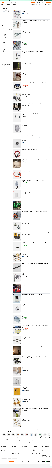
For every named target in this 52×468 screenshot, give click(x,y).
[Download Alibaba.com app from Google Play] (48, 461)
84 (46, 429)
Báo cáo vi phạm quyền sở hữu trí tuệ (36, 453)
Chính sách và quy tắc (14, 454)
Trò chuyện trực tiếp (34, 449)
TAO (31, 464)
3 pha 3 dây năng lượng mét (33, 135)
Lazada (26, 464)
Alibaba (13, 6)
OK (10, 26)
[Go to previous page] (36, 429)
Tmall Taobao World (22, 464)
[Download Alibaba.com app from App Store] (43, 461)
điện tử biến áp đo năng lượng (29, 440)
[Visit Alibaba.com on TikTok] (49, 456)
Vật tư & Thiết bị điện (17, 6)
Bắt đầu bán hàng (44, 449)
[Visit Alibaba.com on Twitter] (45, 456)
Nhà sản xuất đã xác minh (24, 448)
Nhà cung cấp (27, 13)
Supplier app (26, 461)
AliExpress (16, 464)
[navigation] (7, 218)
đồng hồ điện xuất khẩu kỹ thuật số (20, 135)
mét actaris (14, 135)
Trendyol (33, 464)
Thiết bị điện (21, 6)
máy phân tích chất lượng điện (29, 442)
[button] (29, 2)
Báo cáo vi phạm (33, 454)
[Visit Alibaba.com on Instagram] (46, 456)
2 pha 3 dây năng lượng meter (17, 440)
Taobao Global (28, 464)
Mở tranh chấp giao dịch (34, 450)
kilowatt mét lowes (27, 135)
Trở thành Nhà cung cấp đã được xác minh (46, 452)
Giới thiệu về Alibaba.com (4, 446)
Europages (36, 464)
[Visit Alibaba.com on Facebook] (42, 456)
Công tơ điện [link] (25, 6)
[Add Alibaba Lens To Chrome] (11, 461)
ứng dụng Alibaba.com (37, 461)
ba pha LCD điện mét (44, 135)
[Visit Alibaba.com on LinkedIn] (43, 456)
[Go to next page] (48, 429)
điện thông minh (5, 442)
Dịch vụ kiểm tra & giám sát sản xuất (15, 453)
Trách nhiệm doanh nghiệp (4, 450)
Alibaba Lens (4, 461)
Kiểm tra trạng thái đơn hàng (45, 450)
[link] (51, 461)
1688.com (19, 464)
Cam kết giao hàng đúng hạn (15, 450)
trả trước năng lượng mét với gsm (40, 440)
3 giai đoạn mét (39, 135)
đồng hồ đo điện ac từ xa (17, 442)
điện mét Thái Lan (5, 440)
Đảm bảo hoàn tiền (14, 449)
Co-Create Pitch (3, 449)
